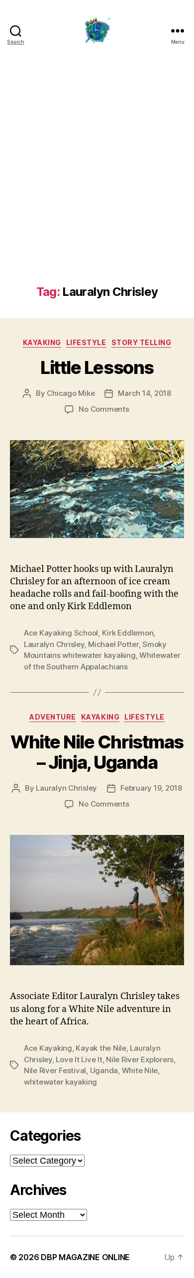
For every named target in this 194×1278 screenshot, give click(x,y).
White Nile (140, 1070)
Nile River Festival (55, 1070)
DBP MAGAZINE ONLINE (85, 1257)
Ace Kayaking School (61, 633)
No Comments (104, 409)
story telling (141, 342)
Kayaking (42, 342)
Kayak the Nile (101, 1048)
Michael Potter (113, 644)
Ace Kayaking (48, 1048)
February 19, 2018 (151, 788)
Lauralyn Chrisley (54, 644)
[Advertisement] (97, 183)
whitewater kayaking (60, 1082)
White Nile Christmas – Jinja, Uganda (96, 752)
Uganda (104, 1070)
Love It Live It (79, 1059)
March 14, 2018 (144, 393)
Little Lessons (96, 367)
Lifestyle (86, 342)
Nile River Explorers (140, 1059)
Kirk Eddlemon (128, 633)
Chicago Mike (71, 393)
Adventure (52, 717)
